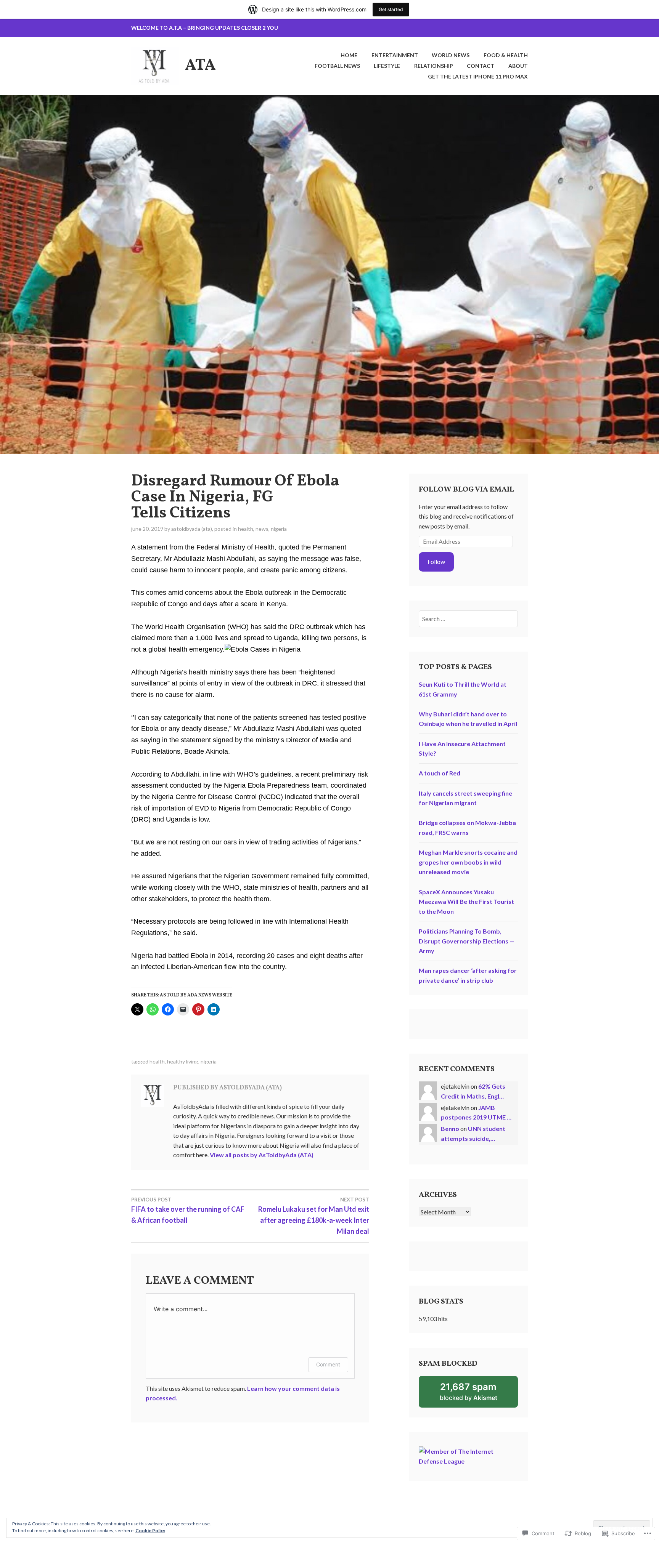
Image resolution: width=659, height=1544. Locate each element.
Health (245, 528)
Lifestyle (387, 65)
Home (349, 55)
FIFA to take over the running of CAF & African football (187, 1210)
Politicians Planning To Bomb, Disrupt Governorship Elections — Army (466, 940)
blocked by (479, 1394)
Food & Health (506, 55)
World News (450, 55)
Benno (450, 1128)
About (518, 65)
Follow (436, 561)
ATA (200, 65)
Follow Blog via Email (466, 489)
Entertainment (394, 55)
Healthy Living (182, 1061)
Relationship (433, 65)
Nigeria (279, 528)
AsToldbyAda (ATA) (191, 528)
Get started (391, 9)
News (262, 528)
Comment (328, 1364)
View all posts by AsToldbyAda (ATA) (261, 1154)
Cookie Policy (150, 1530)
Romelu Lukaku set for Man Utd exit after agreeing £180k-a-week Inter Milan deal (313, 1215)
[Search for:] (468, 618)
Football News (337, 65)
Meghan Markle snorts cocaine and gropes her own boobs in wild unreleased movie (468, 862)
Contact (480, 65)
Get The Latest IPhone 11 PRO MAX (478, 76)
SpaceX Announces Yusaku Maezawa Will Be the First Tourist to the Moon (466, 901)
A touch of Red (439, 773)
